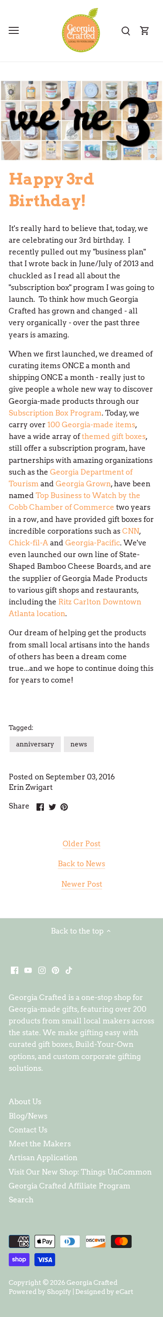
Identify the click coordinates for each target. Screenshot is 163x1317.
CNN (130, 531)
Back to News (81, 863)
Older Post (81, 843)
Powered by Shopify (40, 1291)
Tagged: (21, 728)
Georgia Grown (83, 483)
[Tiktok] (69, 969)
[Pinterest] (55, 969)
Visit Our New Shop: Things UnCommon (80, 1172)
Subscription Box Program (55, 413)
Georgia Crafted (92, 1282)
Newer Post (81, 884)
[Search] (125, 31)
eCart (124, 1291)
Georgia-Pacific (92, 542)
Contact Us (28, 1130)
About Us (25, 1101)
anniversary (35, 744)
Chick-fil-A (28, 542)
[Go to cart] (145, 31)
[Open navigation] (14, 30)
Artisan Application (43, 1157)
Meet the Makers (40, 1143)
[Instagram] (42, 969)
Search (21, 1199)
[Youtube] (28, 969)
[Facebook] (14, 969)
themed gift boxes (114, 436)
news (78, 744)
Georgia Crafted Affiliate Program (69, 1186)
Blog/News (28, 1116)
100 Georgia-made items (91, 424)
